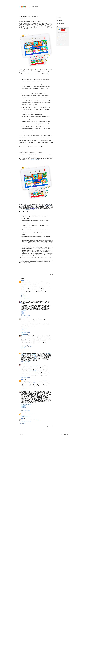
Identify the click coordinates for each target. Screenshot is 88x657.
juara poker (23, 406)
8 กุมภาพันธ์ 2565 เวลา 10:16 (26, 421)
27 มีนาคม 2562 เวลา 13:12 (25, 361)
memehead (23, 363)
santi (22, 412)
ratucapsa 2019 (23, 405)
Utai (22, 418)
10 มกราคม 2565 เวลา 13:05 (25, 416)
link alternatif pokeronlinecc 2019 (26, 346)
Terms (68, 434)
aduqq (26, 375)
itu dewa (35, 358)
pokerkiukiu (23, 348)
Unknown (23, 280)
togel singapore (23, 295)
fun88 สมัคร (30, 414)
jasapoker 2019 (35, 365)
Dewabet (22, 313)
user (22, 352)
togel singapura (23, 296)
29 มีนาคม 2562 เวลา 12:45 (25, 388)
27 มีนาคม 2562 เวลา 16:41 (25, 377)
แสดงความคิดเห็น (23, 423)
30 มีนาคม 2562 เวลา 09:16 (25, 410)
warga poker (23, 347)
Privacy (65, 434)
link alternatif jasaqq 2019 (33, 370)
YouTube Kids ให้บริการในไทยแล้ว (28, 16)
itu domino (35, 372)
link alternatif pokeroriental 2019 (26, 404)
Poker (22, 311)
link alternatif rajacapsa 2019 (30, 382)
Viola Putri (23, 300)
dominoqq (23, 293)
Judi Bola (22, 312)
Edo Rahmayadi (24, 317)
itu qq (29, 386)
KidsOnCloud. (32, 209)
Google (62, 434)
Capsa (22, 314)
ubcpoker (43, 380)
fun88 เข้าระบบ (38, 419)
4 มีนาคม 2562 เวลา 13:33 (25, 298)
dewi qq (37, 383)
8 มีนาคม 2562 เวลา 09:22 (25, 315)
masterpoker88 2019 (24, 345)
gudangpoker (23, 407)
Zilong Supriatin (24, 334)
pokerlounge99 (33, 354)
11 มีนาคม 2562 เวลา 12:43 (25, 332)
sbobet (22, 294)
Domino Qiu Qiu (23, 310)
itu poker (35, 356)
